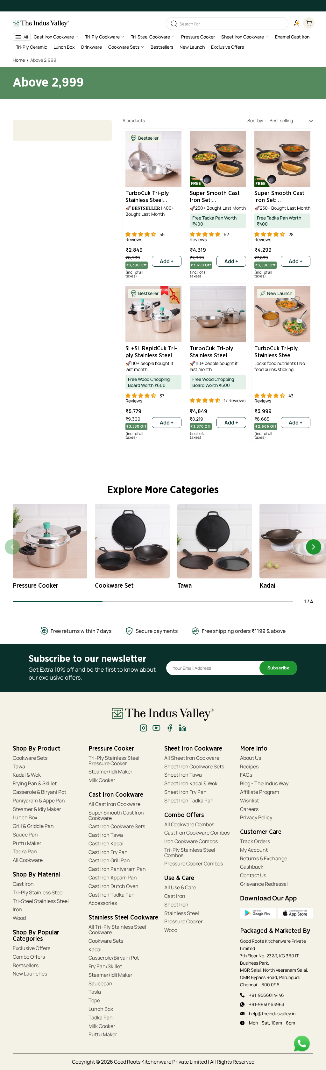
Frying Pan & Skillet (35, 783)
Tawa (19, 766)
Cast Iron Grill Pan (109, 860)
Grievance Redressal (264, 884)
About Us (250, 758)
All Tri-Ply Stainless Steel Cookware (117, 929)
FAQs (246, 775)
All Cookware (28, 860)
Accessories (103, 903)
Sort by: (255, 120)
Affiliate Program (259, 792)
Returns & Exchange (263, 858)
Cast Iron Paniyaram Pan (117, 869)
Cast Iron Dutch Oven (113, 886)
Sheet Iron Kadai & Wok (190, 783)
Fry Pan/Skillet (105, 966)
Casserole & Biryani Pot (39, 792)
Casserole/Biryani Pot (114, 958)
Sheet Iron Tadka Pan (189, 800)
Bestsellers (26, 965)
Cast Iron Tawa (106, 835)
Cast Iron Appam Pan (113, 877)
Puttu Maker (27, 843)
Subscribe (278, 667)
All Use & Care (180, 887)
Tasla (95, 992)
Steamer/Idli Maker (110, 771)
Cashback (251, 867)
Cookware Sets (30, 758)
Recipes (249, 766)
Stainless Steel (181, 913)
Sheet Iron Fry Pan (185, 792)
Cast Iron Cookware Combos (197, 833)
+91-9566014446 (266, 995)
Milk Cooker (102, 780)
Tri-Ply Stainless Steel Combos (189, 852)
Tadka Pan (25, 851)
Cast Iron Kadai (106, 843)
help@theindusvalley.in (272, 1014)
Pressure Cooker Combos (193, 863)
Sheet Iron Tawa (183, 775)
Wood (19, 918)
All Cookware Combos (189, 824)
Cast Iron (23, 884)
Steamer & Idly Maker (37, 809)
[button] (56, 38)
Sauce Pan (25, 834)
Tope (94, 1000)
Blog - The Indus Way (264, 783)
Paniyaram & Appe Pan (39, 800)
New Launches (30, 973)
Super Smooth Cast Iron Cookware (116, 815)
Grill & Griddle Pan (33, 826)
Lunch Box (25, 817)
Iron (18, 909)
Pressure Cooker (183, 921)
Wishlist (249, 800)
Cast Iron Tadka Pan (112, 895)
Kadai (95, 949)
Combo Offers (29, 957)
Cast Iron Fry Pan (108, 852)
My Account (254, 850)
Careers (249, 809)
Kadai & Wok (27, 775)
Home (19, 60)
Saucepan (100, 983)
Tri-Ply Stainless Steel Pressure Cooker (114, 760)
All (26, 37)
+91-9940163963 (266, 1004)
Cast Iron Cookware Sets (117, 826)
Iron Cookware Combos (191, 841)
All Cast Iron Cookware (114, 804)
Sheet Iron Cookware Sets (194, 766)
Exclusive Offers (31, 948)
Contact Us (253, 875)
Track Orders (255, 841)
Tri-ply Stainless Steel (38, 892)
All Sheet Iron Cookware (191, 758)
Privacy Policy (256, 817)
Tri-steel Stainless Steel (41, 901)
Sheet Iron (176, 904)
